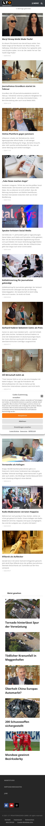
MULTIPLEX (10, 822)
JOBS (6, 793)
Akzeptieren (22, 415)
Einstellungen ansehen (22, 427)
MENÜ (36, 3)
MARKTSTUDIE (9, 780)
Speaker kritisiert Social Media (16, 230)
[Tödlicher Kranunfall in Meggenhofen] (22, 642)
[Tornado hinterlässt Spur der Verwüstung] (22, 609)
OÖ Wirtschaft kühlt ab (13, 375)
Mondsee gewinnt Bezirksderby (17, 757)
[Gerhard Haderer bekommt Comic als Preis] (22, 313)
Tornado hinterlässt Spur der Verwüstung (22, 624)
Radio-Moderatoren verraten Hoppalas (20, 511)
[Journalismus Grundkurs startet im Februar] (22, 71)
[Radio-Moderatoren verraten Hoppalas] (22, 497)
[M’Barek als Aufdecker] (22, 542)
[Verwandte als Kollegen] (22, 450)
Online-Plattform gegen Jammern (18, 134)
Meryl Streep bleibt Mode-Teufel (17, 39)
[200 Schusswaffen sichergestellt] (22, 708)
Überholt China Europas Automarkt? (21, 691)
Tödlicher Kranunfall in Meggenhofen (20, 657)
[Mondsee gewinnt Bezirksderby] (22, 741)
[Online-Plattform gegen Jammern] (22, 119)
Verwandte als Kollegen (13, 464)
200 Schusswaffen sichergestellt (17, 724)
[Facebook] (6, 805)
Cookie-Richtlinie (14, 431)
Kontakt (8, 820)
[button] (42, 396)
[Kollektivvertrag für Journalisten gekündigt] (22, 265)
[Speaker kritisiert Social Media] (22, 216)
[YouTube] (11, 805)
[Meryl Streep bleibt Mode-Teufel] (22, 24)
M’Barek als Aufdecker (12, 556)
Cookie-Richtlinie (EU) (25, 822)
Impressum (18, 820)
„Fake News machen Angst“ (15, 181)
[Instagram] (17, 805)
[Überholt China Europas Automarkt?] (22, 675)
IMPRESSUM (32, 431)
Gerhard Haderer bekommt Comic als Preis (22, 327)
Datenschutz (23, 431)
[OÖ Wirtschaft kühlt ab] (22, 360)
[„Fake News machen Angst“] (22, 166)
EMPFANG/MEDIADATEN (13, 787)
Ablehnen (22, 421)
